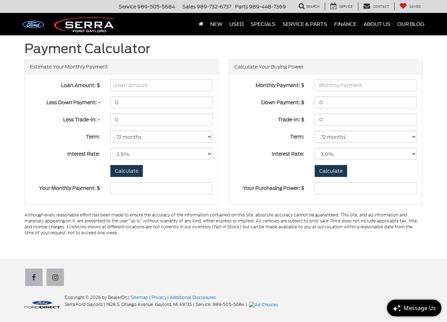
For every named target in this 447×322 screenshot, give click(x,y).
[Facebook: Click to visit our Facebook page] (35, 277)
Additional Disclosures (193, 297)
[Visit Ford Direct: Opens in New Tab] (264, 304)
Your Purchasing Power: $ (273, 188)
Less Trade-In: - (81, 119)
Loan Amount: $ (80, 85)
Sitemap (139, 297)
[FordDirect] (42, 304)
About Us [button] (377, 24)
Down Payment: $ (282, 102)
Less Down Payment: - (73, 102)
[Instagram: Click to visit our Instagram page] (56, 277)
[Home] (201, 24)
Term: (93, 136)
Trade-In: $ (291, 119)
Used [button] (236, 24)
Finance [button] (345, 24)
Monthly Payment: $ (280, 85)
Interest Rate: (83, 153)
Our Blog (410, 24)
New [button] (216, 24)
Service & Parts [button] (305, 24)
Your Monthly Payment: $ (69, 188)
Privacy (159, 297)
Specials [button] (263, 24)
